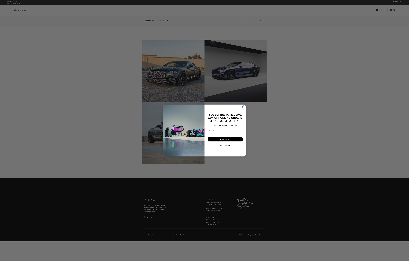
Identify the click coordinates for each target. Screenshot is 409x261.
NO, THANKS (225, 145)
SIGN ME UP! (225, 139)
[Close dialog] (243, 107)
